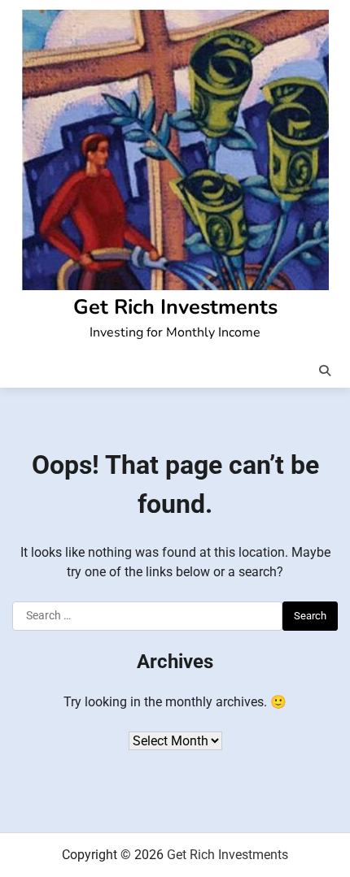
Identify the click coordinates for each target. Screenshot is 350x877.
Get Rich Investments (175, 307)
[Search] (325, 370)
